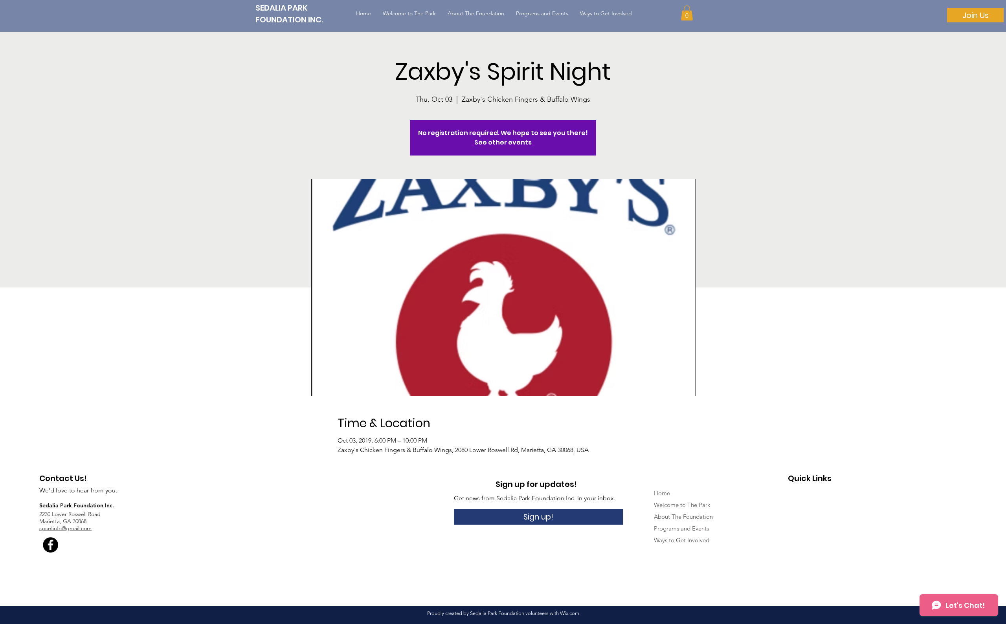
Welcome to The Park (682, 505)
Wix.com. (570, 613)
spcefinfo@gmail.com (65, 528)
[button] (687, 12)
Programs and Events (681, 528)
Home (662, 493)
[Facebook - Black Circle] (50, 545)
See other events (503, 142)
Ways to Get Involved (681, 540)
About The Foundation (683, 516)
